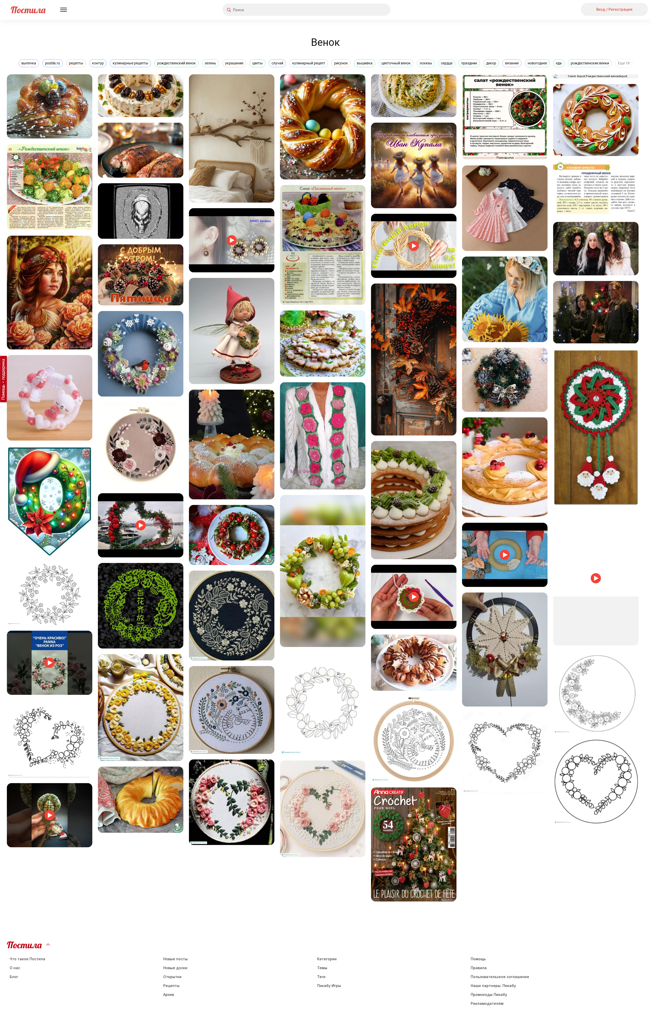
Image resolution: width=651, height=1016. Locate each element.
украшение (234, 63)
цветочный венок (396, 63)
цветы (257, 63)
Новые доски (175, 968)
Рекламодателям (487, 1003)
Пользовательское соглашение (500, 977)
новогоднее (537, 63)
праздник (469, 63)
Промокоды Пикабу (489, 994)
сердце (446, 63)
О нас (15, 968)
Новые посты (175, 959)
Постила (28, 10)
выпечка (28, 63)
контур (98, 63)
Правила (479, 968)
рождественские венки (590, 63)
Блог (14, 977)
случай (277, 63)
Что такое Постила (27, 959)
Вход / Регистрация (614, 9)
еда (559, 63)
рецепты (76, 63)
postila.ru (52, 63)
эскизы (426, 63)
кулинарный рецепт (308, 63)
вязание (512, 63)
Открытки (172, 977)
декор (491, 63)
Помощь (478, 959)
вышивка (365, 63)
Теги (321, 977)
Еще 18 (624, 63)
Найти (367, 10)
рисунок (341, 63)
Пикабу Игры (329, 985)
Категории (327, 959)
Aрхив (168, 994)
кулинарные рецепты (130, 63)
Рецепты (171, 985)
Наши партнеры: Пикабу (493, 985)
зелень (210, 63)
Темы (322, 968)
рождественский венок (176, 63)
